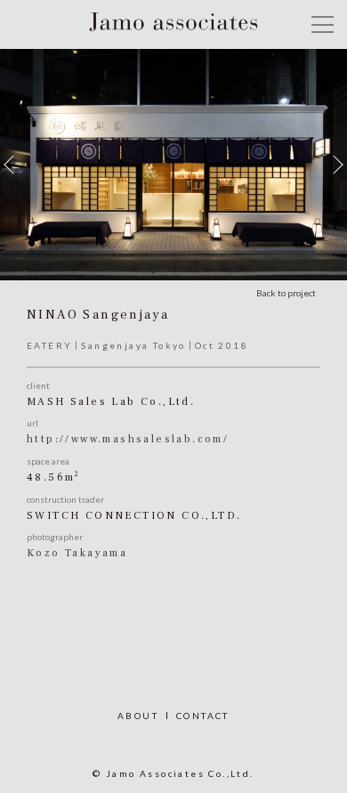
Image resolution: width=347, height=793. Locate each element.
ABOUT (137, 715)
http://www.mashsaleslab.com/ (128, 439)
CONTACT (203, 715)
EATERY (49, 345)
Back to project (286, 292)
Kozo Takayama (77, 553)
